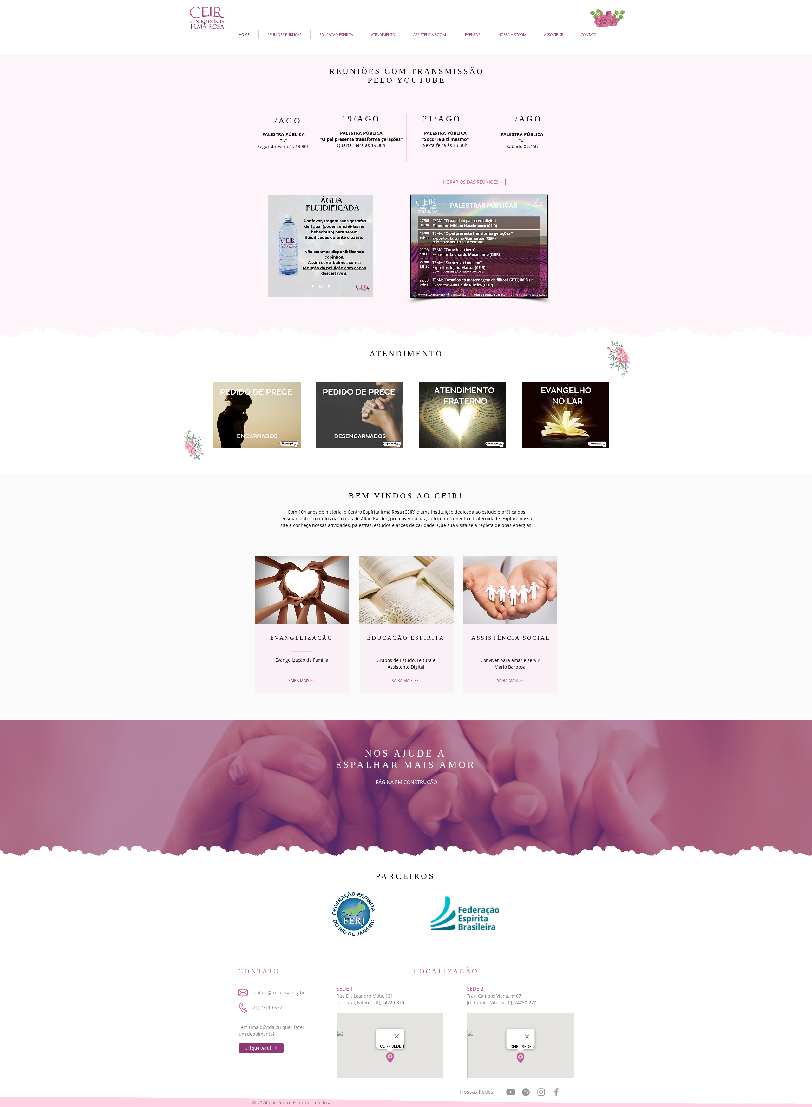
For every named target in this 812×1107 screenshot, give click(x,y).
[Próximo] (364, 245)
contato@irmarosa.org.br (278, 993)
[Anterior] (277, 245)
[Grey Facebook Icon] (556, 1092)
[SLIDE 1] (313, 286)
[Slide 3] (329, 286)
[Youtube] (511, 1092)
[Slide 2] (321, 286)
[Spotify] (526, 1092)
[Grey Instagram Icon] (541, 1092)
